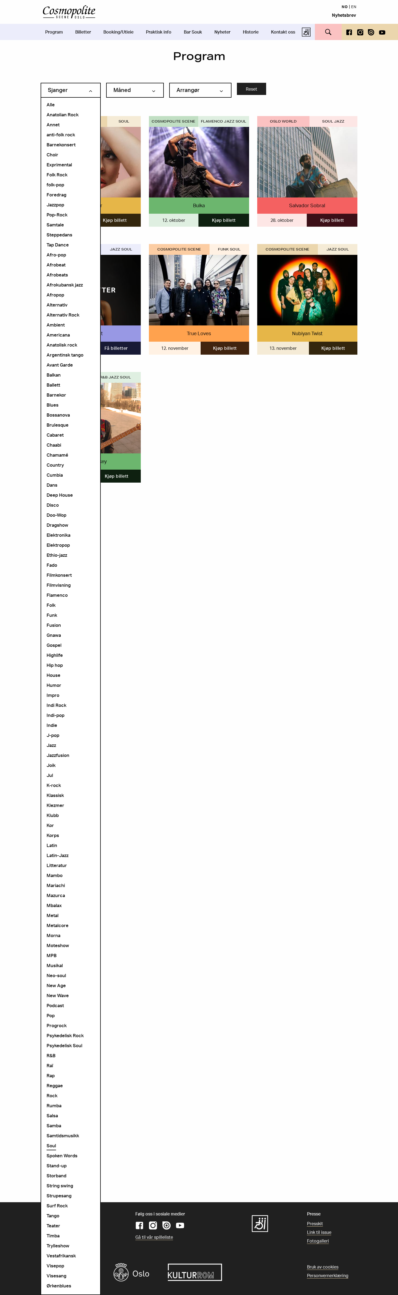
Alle (51, 104)
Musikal (55, 965)
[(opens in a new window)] (349, 31)
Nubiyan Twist (307, 333)
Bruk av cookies (322, 1267)
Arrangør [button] (188, 90)
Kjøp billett (115, 220)
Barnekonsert (61, 144)
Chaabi (54, 445)
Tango (53, 1215)
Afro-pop (56, 255)
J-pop (53, 735)
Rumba (54, 1105)
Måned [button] (122, 90)
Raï (50, 1065)
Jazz (51, 745)
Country (55, 465)
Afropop (55, 295)
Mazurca (56, 895)
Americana (58, 335)
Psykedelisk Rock (65, 1035)
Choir (52, 154)
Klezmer (55, 805)
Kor (50, 825)
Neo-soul (56, 975)
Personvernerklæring (327, 1275)
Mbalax (54, 905)
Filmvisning (59, 585)
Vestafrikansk (61, 1255)
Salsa (52, 1115)
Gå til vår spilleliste (154, 1237)
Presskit (315, 1223)
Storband (56, 1175)
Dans (52, 485)
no (345, 6)
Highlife (55, 655)
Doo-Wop (56, 515)
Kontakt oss (283, 32)
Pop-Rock (57, 215)
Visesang (56, 1275)
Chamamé (57, 455)
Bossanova (58, 415)
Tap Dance (58, 245)
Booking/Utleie (118, 32)
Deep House (60, 495)
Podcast (55, 1005)
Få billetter (116, 348)
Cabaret (55, 435)
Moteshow (58, 945)
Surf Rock (57, 1205)
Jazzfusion (58, 755)
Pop (51, 1015)
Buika (199, 205)
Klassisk (55, 795)
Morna (53, 935)
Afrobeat (56, 265)
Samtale (55, 225)
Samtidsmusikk (63, 1135)
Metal (52, 915)
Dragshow (57, 525)
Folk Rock (57, 174)
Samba (54, 1125)
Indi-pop (55, 715)
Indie (52, 725)
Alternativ (57, 305)
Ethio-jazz (57, 555)
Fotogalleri (318, 1241)
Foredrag (56, 194)
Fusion (54, 625)
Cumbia (55, 475)
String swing (60, 1185)
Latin (52, 845)
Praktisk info (158, 32)
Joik (51, 765)
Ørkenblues (59, 1286)
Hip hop (55, 665)
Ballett (53, 385)
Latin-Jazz (57, 855)
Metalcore (57, 925)
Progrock (57, 1025)
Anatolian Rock (63, 114)
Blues (52, 405)
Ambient (56, 325)
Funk (52, 615)
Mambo (55, 875)
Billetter (83, 32)
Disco (53, 505)
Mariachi (56, 885)
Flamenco (57, 595)
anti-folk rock (61, 134)
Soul (51, 1145)
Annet (53, 124)
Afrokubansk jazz (65, 285)
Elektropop (58, 545)
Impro (53, 695)
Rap (51, 1075)
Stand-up (57, 1165)
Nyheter (222, 32)
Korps (53, 835)
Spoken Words (62, 1155)
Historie (251, 32)
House (53, 675)
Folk (51, 605)
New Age (56, 985)
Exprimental (59, 164)
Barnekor (56, 395)
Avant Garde (60, 365)
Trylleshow (58, 1245)
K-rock (54, 785)
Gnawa (54, 635)
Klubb (53, 815)
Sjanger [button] (58, 90)
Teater (53, 1225)
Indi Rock (56, 705)
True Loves (199, 333)
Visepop (55, 1265)
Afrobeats (57, 275)
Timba (53, 1235)
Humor (54, 685)
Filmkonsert (59, 575)
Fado (52, 565)
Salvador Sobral (307, 205)
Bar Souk (193, 32)
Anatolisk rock (62, 345)
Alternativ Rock (63, 315)
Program (54, 32)
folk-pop (55, 184)
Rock (52, 1095)
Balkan (54, 375)
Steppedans (59, 235)
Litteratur (57, 865)
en (354, 6)
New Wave (58, 995)
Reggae (55, 1085)
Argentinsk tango (65, 355)
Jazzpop (55, 204)
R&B (51, 1055)
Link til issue (319, 1232)
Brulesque (57, 425)
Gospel (54, 645)
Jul (50, 775)
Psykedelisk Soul (64, 1045)
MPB (52, 955)
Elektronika (58, 535)
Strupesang (59, 1195)
